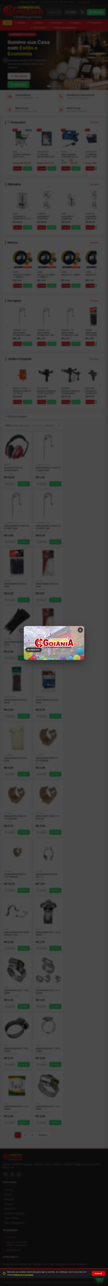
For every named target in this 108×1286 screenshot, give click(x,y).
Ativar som (35, 650)
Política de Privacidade (23, 1275)
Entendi (98, 1273)
